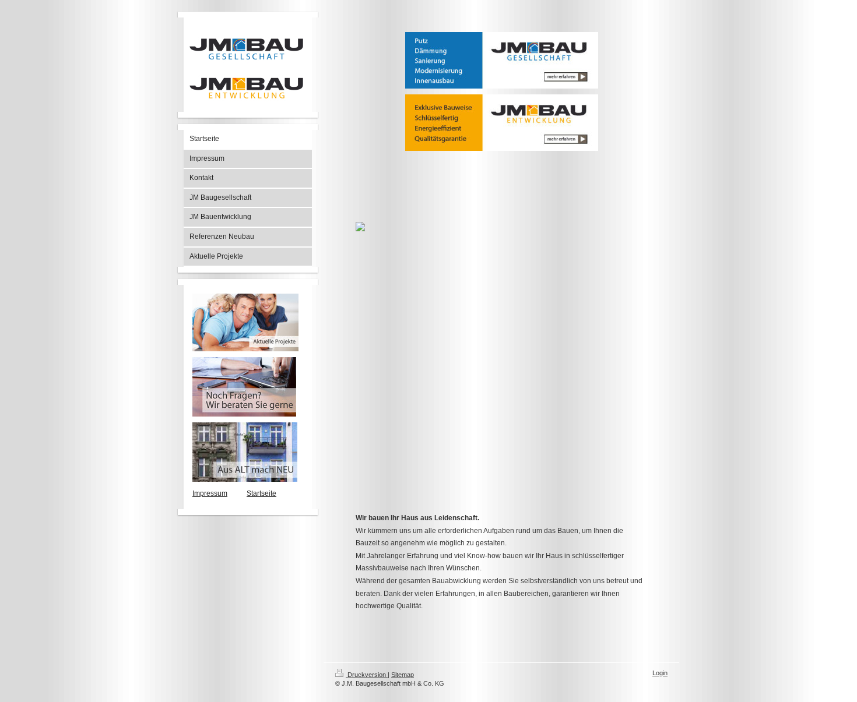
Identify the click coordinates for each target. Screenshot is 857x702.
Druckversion (367, 674)
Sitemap (402, 674)
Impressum (209, 493)
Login (660, 672)
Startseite (261, 493)
